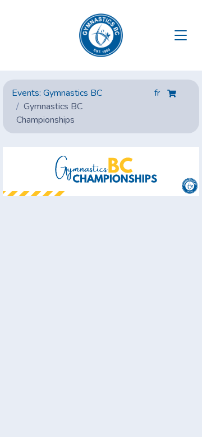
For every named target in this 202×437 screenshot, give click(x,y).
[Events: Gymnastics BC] (101, 35)
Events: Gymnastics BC (57, 93)
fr (158, 93)
